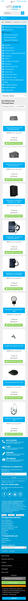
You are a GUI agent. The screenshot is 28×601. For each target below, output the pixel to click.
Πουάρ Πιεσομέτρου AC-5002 (14, 382)
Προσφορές (4, 569)
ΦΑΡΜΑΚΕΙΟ (8, 22)
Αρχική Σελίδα (2, 22)
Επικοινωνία (4, 534)
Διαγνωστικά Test (9, 50)
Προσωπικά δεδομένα (7, 525)
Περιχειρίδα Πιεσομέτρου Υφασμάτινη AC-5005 (14, 201)
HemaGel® (7, 45)
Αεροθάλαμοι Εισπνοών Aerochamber (14, 27)
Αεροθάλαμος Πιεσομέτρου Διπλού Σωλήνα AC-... (14, 237)
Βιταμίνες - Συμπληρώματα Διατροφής (14, 53)
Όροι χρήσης (4, 530)
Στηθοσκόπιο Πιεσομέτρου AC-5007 (14, 419)
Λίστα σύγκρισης (6, 540)
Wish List (3, 542)
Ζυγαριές (6, 58)
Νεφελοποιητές (8, 29)
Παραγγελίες (5, 538)
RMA (2, 1)
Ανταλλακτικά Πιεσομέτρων (11, 42)
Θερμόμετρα (7, 56)
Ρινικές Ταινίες (8, 72)
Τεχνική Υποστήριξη (6, 523)
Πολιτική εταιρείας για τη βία (9, 527)
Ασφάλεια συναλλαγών (7, 528)
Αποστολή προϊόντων (7, 522)
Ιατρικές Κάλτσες (9, 69)
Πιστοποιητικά (20, 515)
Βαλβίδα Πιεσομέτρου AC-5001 (14, 346)
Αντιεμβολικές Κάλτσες (10, 85)
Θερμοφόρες (7, 64)
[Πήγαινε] (25, 547)
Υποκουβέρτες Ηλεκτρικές (11, 61)
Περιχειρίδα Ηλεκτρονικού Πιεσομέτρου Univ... (14, 128)
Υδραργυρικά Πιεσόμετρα (11, 40)
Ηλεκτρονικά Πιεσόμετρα (11, 35)
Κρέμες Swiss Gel (9, 48)
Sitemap (3, 532)
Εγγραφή (24, 1)
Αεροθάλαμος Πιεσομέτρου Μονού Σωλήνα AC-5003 (14, 274)
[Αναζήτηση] (22, 13)
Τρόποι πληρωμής (6, 520)
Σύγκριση (14, 140)
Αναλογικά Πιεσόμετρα (10, 37)
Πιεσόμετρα (16, 22)
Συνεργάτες (11, 515)
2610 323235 (14, 582)
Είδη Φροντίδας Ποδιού (10, 74)
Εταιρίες (3, 562)
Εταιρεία (4, 515)
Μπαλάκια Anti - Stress (10, 77)
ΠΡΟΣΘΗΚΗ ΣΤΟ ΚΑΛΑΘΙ (14, 143)
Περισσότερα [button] (12, 594)
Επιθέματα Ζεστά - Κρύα (11, 66)
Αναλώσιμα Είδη (8, 90)
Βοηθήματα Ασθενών (10, 87)
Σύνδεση (19, 1)
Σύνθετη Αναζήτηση (6, 565)
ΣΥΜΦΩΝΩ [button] (14, 598)
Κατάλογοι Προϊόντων (7, 559)
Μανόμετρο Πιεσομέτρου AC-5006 (14, 310)
